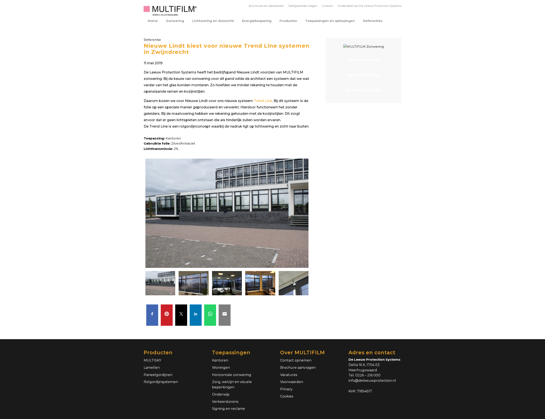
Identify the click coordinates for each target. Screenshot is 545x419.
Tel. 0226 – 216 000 (364, 375)
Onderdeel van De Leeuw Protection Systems (369, 5)
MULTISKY (152, 360)
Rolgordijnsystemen (161, 382)
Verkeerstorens (225, 402)
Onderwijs (220, 394)
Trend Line (263, 101)
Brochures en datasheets (266, 5)
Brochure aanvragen (298, 368)
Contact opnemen (295, 360)
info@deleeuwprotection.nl (372, 381)
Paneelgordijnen (158, 375)
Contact (327, 5)
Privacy (286, 389)
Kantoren (220, 360)
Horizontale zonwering (231, 375)
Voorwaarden (291, 382)
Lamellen (152, 368)
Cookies (286, 396)
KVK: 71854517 (360, 391)
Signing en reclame (228, 409)
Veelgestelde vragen (302, 5)
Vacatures (288, 375)
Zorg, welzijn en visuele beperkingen (232, 384)
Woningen (221, 368)
